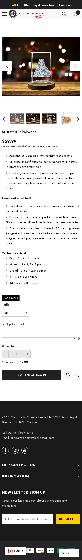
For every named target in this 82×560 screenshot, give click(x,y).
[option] (41, 5)
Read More (11, 298)
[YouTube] (24, 450)
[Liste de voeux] (68, 375)
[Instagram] (15, 450)
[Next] (75, 66)
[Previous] (7, 66)
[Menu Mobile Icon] (4, 14)
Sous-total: (9, 362)
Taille (7, 305)
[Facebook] (5, 450)
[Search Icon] (64, 14)
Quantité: (8, 346)
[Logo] (26, 14)
